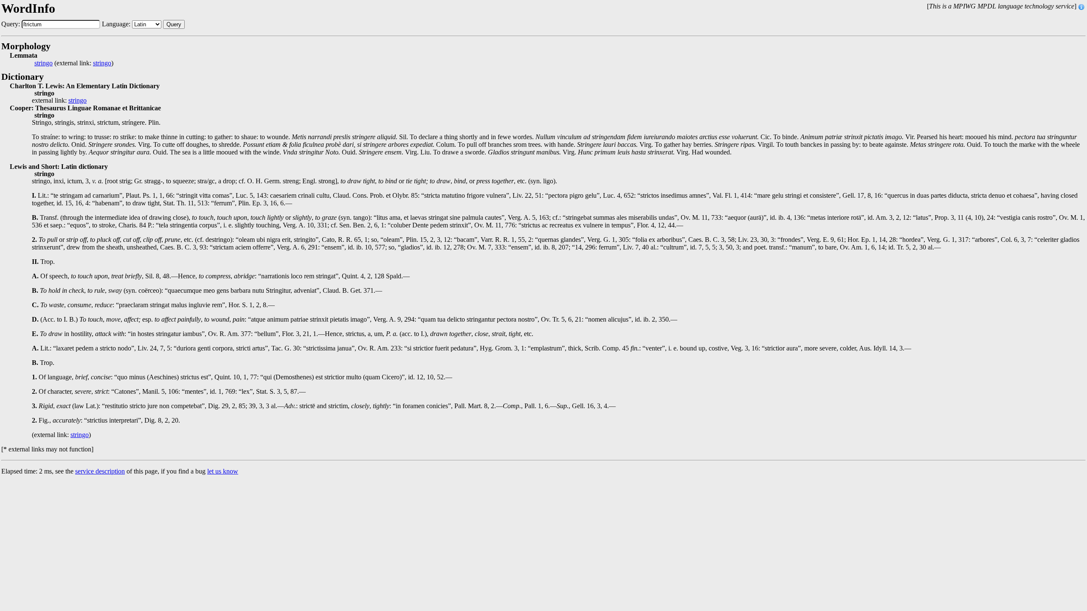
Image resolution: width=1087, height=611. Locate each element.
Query (173, 24)
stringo (43, 63)
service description (100, 471)
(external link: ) (73, 63)
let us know (222, 471)
